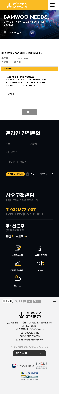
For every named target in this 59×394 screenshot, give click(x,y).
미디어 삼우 (15, 32)
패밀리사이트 (22, 353)
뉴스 (32, 32)
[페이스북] (20, 301)
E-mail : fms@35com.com (29, 340)
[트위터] (16, 301)
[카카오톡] (24, 301)
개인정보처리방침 (15, 174)
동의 (32, 174)
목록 (29, 112)
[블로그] (29, 301)
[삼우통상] (16, 6)
